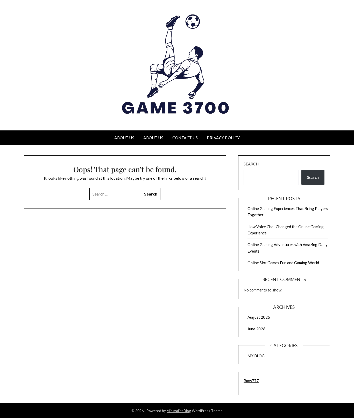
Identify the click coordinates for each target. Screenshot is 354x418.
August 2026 (258, 317)
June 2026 (256, 328)
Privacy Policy (223, 137)
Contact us (185, 137)
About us (124, 137)
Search (251, 164)
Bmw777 (251, 380)
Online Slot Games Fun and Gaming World (283, 262)
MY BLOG (256, 355)
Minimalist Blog (179, 410)
